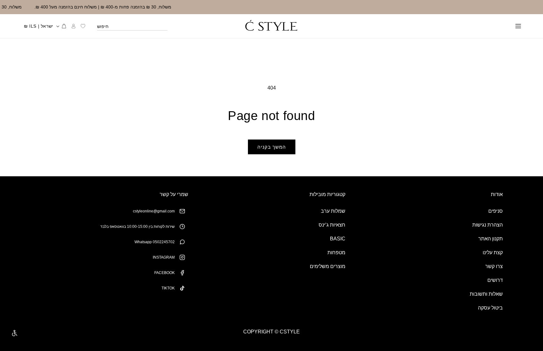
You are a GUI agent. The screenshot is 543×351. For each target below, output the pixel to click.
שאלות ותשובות (486, 294)
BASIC (337, 238)
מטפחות (336, 252)
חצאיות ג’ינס (332, 225)
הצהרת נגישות (487, 225)
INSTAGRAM (164, 257)
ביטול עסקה (490, 307)
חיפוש (102, 26)
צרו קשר (494, 266)
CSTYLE (290, 331)
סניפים (495, 211)
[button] (518, 26)
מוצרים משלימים (327, 266)
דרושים (495, 280)
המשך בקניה (271, 147)
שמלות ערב (333, 211)
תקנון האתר (490, 238)
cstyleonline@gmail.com (154, 211)
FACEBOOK (164, 273)
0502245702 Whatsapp (154, 242)
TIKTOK (168, 288)
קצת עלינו (493, 252)
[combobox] (132, 26)
